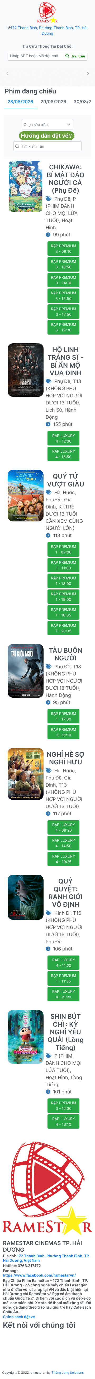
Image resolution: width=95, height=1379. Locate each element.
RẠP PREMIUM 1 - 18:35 (63, 612)
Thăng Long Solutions (67, 1373)
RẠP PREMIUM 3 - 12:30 (63, 1106)
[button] (68, 124)
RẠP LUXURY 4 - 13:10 (63, 1121)
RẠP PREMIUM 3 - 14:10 (63, 280)
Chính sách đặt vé (19, 1316)
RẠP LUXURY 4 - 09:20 (63, 827)
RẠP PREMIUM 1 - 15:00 (63, 597)
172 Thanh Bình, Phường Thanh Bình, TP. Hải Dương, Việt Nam (46, 1258)
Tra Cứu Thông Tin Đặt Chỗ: (47, 46)
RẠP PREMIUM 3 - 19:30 (63, 327)
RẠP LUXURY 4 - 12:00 (63, 438)
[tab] (20, 102)
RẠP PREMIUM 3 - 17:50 (63, 312)
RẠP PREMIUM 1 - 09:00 (63, 549)
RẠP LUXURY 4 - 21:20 (63, 994)
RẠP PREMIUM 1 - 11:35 (63, 978)
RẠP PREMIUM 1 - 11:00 (63, 565)
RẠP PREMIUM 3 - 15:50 (63, 296)
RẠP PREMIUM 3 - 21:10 (63, 732)
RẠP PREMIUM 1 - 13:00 (63, 581)
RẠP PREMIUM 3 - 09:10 (63, 249)
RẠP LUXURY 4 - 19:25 (63, 859)
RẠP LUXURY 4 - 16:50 (63, 454)
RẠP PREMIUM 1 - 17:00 (63, 716)
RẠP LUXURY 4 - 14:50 (63, 843)
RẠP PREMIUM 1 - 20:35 (63, 628)
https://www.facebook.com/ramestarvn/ (39, 1275)
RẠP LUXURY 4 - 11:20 (63, 963)
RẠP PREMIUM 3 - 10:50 (63, 264)
